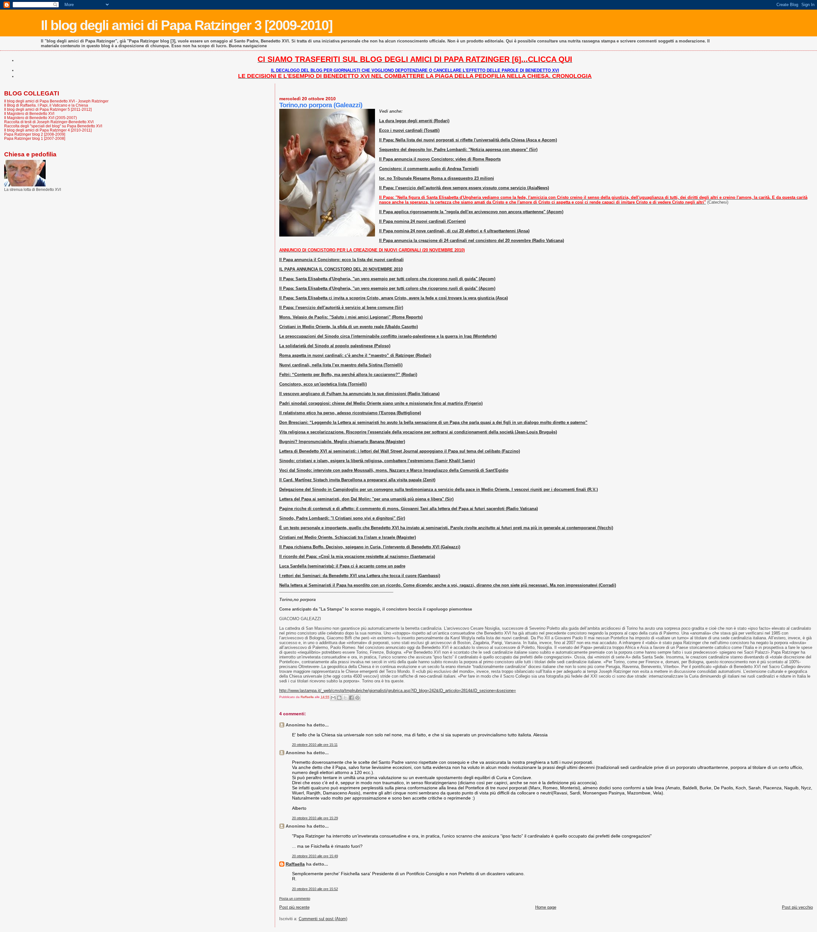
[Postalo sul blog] (339, 698)
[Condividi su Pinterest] (357, 698)
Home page (545, 907)
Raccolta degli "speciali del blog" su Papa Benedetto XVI (53, 126)
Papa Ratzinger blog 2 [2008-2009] (34, 134)
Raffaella (295, 864)
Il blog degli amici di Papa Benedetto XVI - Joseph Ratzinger (56, 101)
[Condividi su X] (345, 698)
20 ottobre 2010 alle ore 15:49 (315, 856)
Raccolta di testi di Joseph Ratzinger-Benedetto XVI (49, 122)
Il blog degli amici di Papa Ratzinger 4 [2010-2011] (48, 130)
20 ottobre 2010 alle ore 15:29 (315, 818)
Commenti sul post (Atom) (323, 918)
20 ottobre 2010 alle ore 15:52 (315, 889)
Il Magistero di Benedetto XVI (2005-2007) (40, 118)
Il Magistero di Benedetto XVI (29, 113)
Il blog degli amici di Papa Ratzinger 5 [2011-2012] (48, 109)
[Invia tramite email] (333, 698)
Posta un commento (294, 898)
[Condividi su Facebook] (351, 698)
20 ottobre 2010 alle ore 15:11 (315, 745)
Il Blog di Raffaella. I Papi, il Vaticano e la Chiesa (46, 105)
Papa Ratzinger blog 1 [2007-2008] (34, 138)
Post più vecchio (797, 907)
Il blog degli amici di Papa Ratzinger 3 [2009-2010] (186, 25)
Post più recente (294, 907)
